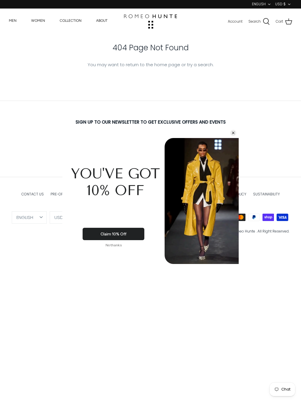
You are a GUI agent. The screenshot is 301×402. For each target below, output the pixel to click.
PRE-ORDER (60, 194)
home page (167, 65)
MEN (12, 21)
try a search (200, 65)
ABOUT (102, 21)
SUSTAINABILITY (266, 194)
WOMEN (38, 21)
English (259, 3)
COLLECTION (70, 21)
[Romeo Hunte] (150, 21)
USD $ (280, 3)
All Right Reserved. (273, 231)
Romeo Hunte (243, 231)
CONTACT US (32, 194)
